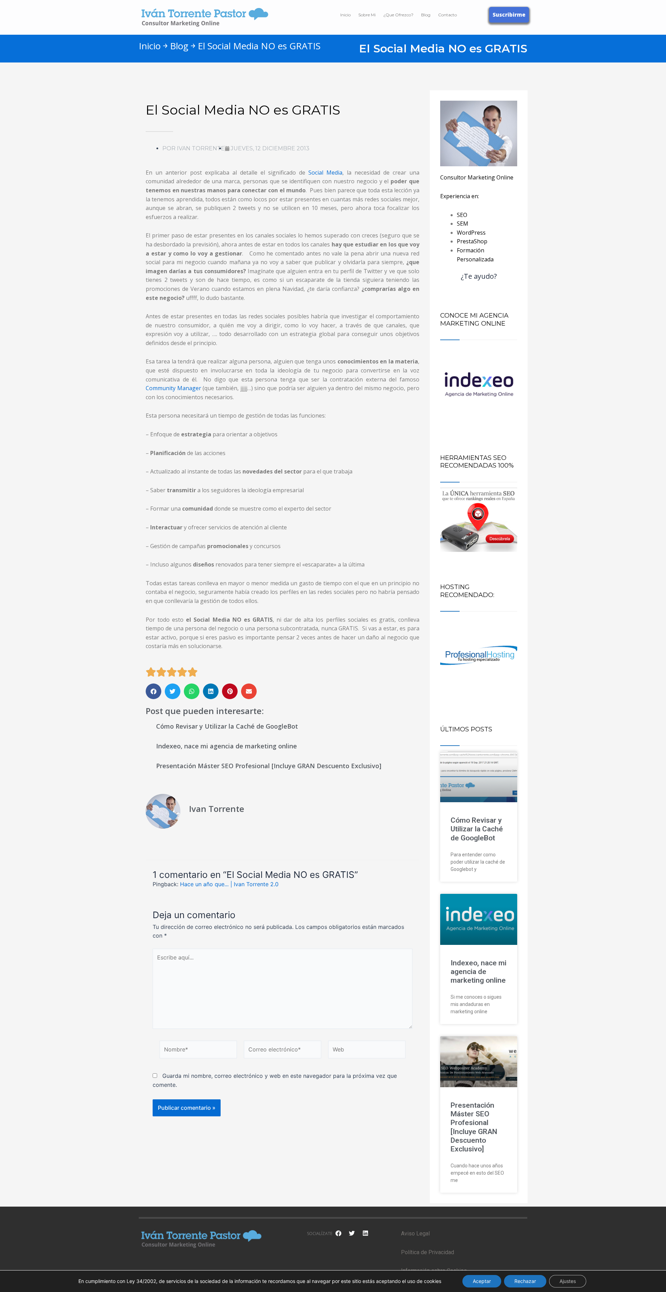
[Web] (366, 1050)
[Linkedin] (365, 1233)
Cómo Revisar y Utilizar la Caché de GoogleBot (227, 726)
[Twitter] (352, 1233)
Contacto (447, 14)
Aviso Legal (415, 1233)
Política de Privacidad (427, 1252)
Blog (425, 14)
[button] (153, 691)
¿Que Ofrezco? (398, 14)
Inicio (345, 14)
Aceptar (482, 1281)
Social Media (325, 172)
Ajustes (568, 1281)
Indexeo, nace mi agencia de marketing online (226, 746)
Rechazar (525, 1281)
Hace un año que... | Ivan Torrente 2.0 (229, 884)
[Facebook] (338, 1233)
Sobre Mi (367, 14)
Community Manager (173, 388)
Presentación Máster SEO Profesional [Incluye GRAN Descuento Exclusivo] (268, 766)
